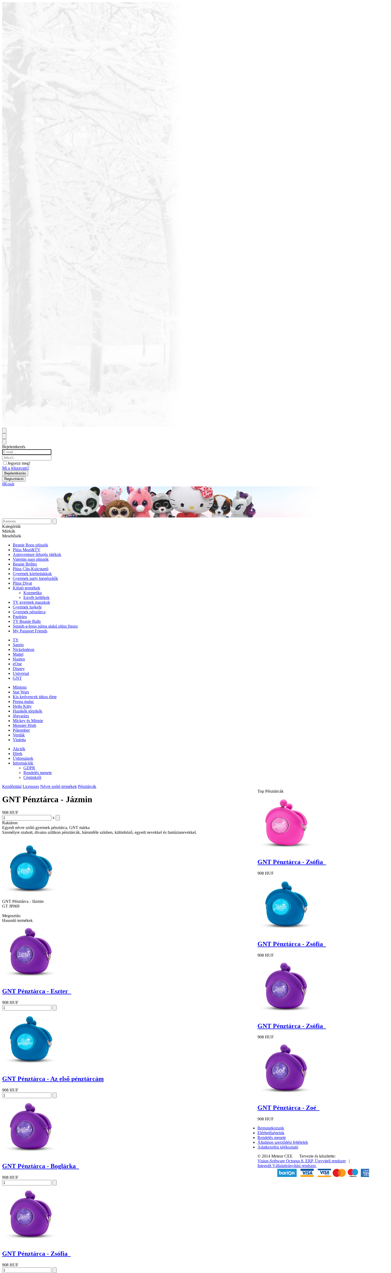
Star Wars (21, 692)
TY (16, 640)
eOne (17, 664)
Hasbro (19, 659)
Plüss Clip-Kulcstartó (30, 569)
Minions (20, 687)
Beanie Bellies (25, 564)
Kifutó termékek (26, 588)
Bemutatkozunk (270, 1128)
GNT (17, 678)
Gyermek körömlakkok (32, 573)
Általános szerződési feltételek (282, 1142)
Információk (23, 763)
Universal (21, 673)
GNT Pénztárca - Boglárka (40, 1166)
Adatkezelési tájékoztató (277, 1147)
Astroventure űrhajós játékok (37, 554)
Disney (19, 668)
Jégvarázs (21, 716)
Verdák (19, 735)
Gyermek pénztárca (29, 612)
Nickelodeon (23, 649)
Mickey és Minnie (28, 720)
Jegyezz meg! (18, 463)
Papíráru (20, 616)
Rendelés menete (37, 772)
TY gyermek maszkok (31, 602)
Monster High (24, 725)
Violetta (19, 739)
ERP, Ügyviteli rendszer (325, 1161)
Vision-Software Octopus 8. (281, 1161)
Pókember (21, 730)
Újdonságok (23, 758)
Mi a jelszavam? (15, 468)
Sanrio (18, 644)
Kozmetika (32, 592)
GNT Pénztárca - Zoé (288, 1107)
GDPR (29, 768)
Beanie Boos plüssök (30, 545)
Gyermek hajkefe (27, 607)
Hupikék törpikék (27, 711)
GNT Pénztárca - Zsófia (36, 1253)
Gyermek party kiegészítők (35, 578)
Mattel (18, 654)
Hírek (17, 753)
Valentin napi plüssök (31, 559)
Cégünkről (32, 777)
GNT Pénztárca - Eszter (36, 991)
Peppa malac (23, 701)
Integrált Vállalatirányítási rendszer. (287, 1165)
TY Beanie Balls (27, 621)
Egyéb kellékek (36, 597)
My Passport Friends (30, 631)
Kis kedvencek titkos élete (35, 696)
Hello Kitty (22, 706)
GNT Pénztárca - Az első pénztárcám (53, 1078)
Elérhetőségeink (270, 1132)
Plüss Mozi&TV (26, 549)
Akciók (19, 748)
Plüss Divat (22, 583)
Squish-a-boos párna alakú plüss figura (45, 626)
